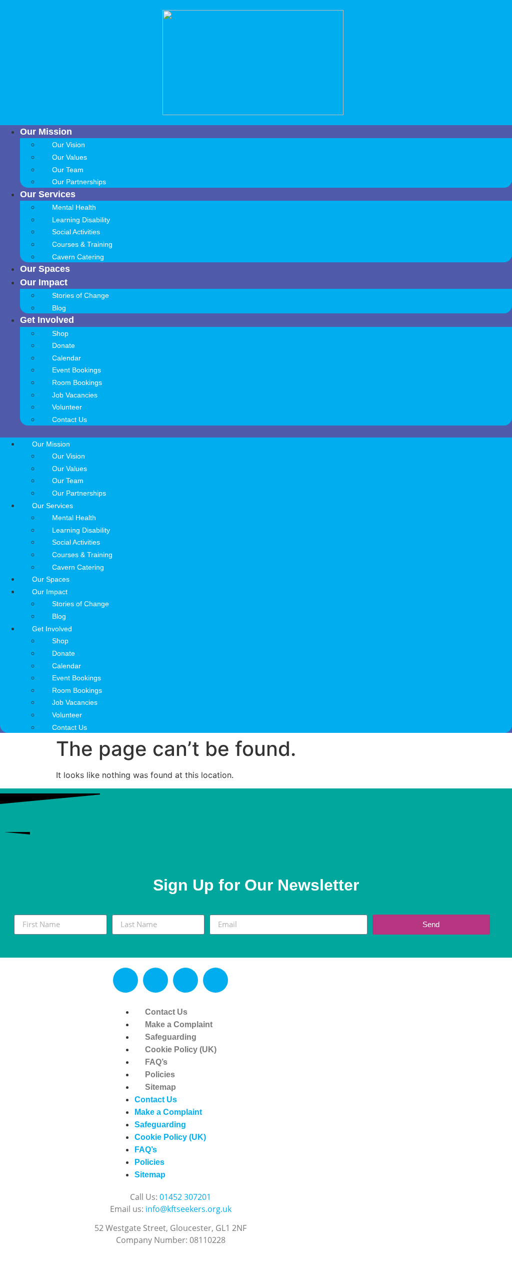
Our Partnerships (79, 182)
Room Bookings (77, 382)
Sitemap (160, 1087)
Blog (59, 308)
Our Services (48, 194)
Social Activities (76, 232)
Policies (160, 1074)
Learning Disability (81, 220)
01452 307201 (185, 1196)
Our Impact (44, 282)
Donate (63, 345)
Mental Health (74, 207)
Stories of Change (80, 295)
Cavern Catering (78, 257)
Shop (60, 333)
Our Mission (46, 132)
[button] (256, 432)
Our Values (69, 157)
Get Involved (47, 320)
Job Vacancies (75, 395)
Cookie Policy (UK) (180, 1049)
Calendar (66, 358)
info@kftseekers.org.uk (189, 1208)
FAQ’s (156, 1062)
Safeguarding (170, 1037)
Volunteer (67, 407)
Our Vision (68, 145)
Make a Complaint (178, 1024)
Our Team (68, 170)
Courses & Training (82, 244)
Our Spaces (45, 269)
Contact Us (69, 419)
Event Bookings (76, 370)
